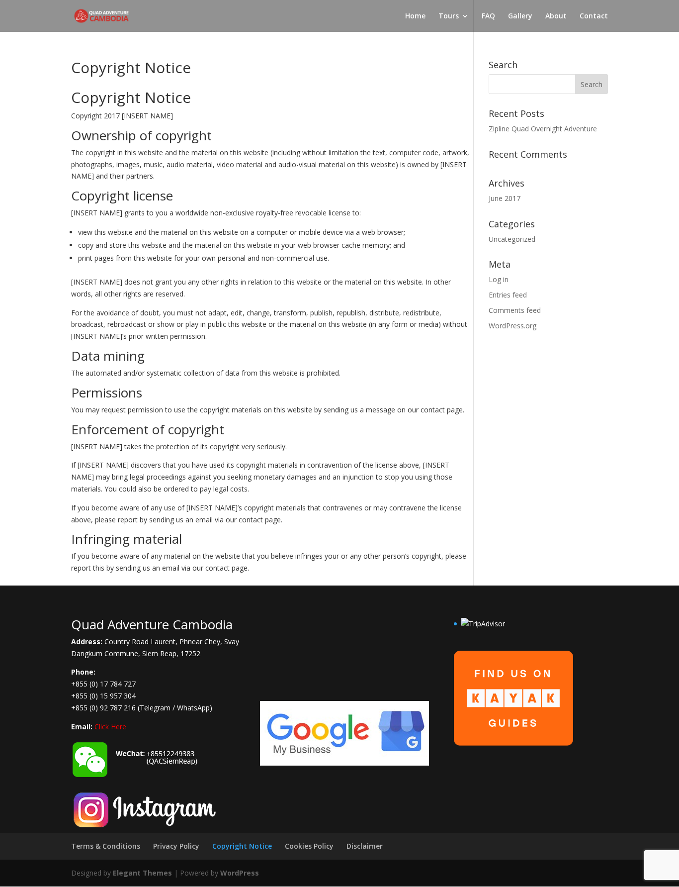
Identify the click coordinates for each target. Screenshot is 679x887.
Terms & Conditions (105, 846)
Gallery (520, 16)
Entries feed (508, 294)
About (556, 16)
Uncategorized (512, 239)
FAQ (488, 16)
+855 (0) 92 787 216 (103, 707)
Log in (499, 279)
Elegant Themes (142, 873)
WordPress (239, 873)
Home (415, 16)
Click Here (110, 726)
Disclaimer (364, 846)
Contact (594, 16)
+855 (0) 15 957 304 (103, 695)
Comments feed (515, 310)
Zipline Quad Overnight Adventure (543, 128)
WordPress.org (512, 325)
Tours (448, 16)
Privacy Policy (176, 846)
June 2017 (504, 198)
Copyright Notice (242, 846)
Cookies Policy (309, 846)
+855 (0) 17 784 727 (103, 684)
